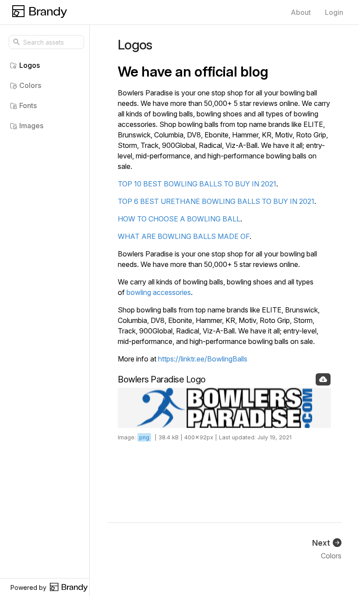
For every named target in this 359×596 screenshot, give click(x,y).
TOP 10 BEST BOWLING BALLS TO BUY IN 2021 (197, 183)
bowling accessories (159, 292)
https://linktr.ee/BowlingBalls (202, 358)
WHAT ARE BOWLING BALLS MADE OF (184, 236)
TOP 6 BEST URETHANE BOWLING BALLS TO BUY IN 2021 (216, 201)
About (301, 12)
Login (334, 12)
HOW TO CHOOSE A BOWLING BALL (179, 218)
